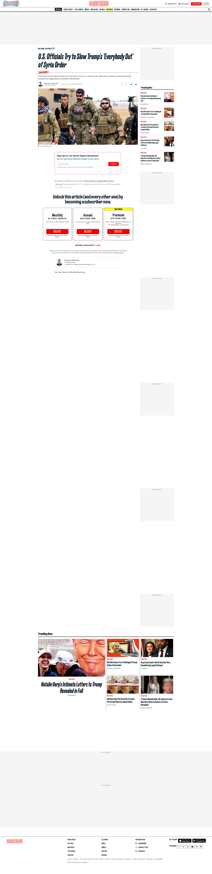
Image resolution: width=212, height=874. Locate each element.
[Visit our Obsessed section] (18, 3)
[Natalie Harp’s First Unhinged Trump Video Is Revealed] (169, 117)
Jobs (84, 859)
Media (87, 9)
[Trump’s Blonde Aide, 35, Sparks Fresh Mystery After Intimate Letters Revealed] (169, 161)
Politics (109, 9)
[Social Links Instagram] (188, 847)
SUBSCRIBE (196, 4)
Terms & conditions (138, 859)
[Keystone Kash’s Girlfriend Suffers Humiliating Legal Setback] (169, 146)
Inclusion (128, 859)
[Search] (209, 9)
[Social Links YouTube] (192, 847)
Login (98, 245)
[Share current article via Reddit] (136, 84)
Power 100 (126, 9)
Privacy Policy (89, 167)
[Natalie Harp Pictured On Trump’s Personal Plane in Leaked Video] (169, 130)
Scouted (153, 9)
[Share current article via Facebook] (122, 84)
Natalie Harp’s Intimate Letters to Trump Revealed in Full (71, 687)
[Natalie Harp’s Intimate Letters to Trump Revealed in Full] (169, 101)
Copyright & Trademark (154, 859)
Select (57, 231)
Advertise (90, 859)
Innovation (135, 9)
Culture (104, 851)
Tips (80, 859)
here (83, 272)
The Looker (79, 9)
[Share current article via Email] (131, 84)
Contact (75, 859)
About (69, 859)
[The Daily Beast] (99, 3)
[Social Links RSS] (197, 847)
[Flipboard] (201, 847)
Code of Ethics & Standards (114, 859)
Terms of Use (80, 167)
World (103, 847)
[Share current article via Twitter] (126, 84)
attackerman (69, 264)
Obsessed (94, 9)
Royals (102, 9)
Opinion (117, 9)
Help (96, 859)
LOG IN (205, 4)
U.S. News (144, 9)
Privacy (101, 859)
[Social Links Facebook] (179, 847)
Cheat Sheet (68, 9)
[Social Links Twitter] (183, 847)
